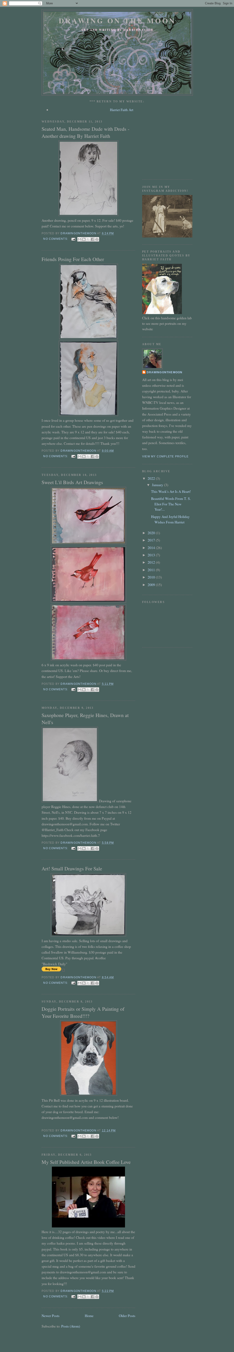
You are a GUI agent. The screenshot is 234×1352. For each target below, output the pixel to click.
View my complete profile (165, 456)
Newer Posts (50, 1315)
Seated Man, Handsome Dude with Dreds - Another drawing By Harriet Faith (85, 132)
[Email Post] (73, 238)
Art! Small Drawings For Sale (72, 868)
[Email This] (79, 239)
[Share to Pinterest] (97, 239)
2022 (152, 478)
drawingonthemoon (165, 372)
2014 (152, 547)
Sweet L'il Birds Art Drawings (72, 482)
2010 (152, 577)
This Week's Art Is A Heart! (171, 491)
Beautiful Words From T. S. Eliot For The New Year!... (171, 504)
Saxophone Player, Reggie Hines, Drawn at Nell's (85, 718)
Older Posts (127, 1315)
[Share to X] (88, 239)
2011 (152, 569)
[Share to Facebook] (92, 239)
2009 (152, 584)
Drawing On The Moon (117, 20)
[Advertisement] (176, 144)
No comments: (56, 238)
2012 (152, 562)
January (158, 484)
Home (89, 1315)
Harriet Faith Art (121, 109)
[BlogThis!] (84, 239)
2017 (152, 540)
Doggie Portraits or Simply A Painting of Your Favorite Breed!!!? (83, 1012)
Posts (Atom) (70, 1326)
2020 (152, 532)
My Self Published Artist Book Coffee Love (86, 1162)
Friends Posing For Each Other (73, 259)
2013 (152, 554)
